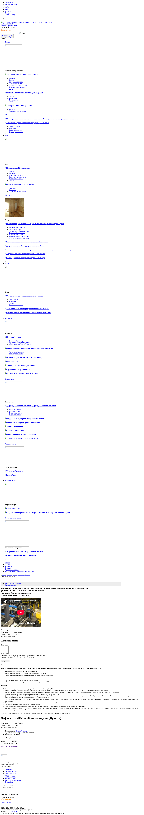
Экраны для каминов (16, 132)
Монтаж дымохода (30, 373)
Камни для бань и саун (35, 258)
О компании (9, 770)
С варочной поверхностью (17, 177)
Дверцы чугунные (15, 409)
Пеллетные (12, 301)
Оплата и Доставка (11, 771)
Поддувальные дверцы (35, 419)
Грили (14, 475)
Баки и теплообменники (37, 242)
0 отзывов (4, 746)
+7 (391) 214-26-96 (7, 24)
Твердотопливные (15, 299)
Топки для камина (30, 75)
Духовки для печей (30, 438)
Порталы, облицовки (33, 93)
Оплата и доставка (11, 585)
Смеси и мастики (28, 556)
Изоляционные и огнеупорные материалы (60, 119)
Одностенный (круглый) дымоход (20, 343)
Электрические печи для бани (19, 238)
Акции (11, 89)
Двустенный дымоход (16, 341)
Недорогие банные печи (17, 233)
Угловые (11, 96)
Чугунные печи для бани (17, 227)
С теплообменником (15, 229)
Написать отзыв (14, 746)
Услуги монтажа (10, 773)
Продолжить (5, 661)
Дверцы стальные (14, 411)
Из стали (17, 337)
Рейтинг (3, 657)
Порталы (12, 109)
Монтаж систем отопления (40, 313)
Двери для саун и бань (34, 246)
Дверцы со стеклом (15, 413)
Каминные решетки (15, 130)
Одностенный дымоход (16, 352)
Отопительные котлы (34, 296)
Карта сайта (9, 782)
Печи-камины (24, 168)
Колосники (20, 430)
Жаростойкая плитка (34, 552)
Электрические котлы (16, 305)
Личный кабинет (10, 778)
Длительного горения (16, 179)
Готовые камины (28, 115)
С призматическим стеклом (18, 85)
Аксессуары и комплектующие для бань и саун (66, 250)
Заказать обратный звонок (9, 25)
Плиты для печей (28, 434)
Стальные (12, 80)
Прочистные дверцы (32, 422)
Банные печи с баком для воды (19, 231)
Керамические (24, 369)
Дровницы (12, 128)
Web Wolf (13, 811)
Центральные (13, 100)
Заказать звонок (6, 802)
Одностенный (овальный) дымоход (20, 344)
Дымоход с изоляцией (16, 354)
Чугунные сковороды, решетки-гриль (54, 512)
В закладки (4, 743)
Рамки (11, 102)
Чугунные (12, 78)
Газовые (11, 303)
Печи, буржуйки (27, 184)
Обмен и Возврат (10, 777)
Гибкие (15, 362)
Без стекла (12, 188)
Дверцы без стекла (15, 415)
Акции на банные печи (35, 254)
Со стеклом (12, 190)
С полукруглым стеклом (17, 87)
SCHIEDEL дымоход (33, 358)
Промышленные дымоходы (41, 348)
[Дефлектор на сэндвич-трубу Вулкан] (15, 575)
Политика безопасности (13, 780)
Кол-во (3, 741)
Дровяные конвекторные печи (19, 236)
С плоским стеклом (15, 83)
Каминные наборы (15, 126)
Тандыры (19, 471)
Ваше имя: (4, 645)
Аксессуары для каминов (38, 123)
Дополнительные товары (38, 309)
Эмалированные (27, 365)
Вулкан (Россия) (21, 731)
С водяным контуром (16, 82)
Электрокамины (27, 106)
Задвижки (19, 426)
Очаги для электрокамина (17, 111)
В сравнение (13, 743)
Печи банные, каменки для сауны (49, 224)
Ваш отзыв (4, 653)
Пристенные (13, 98)
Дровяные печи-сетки (16, 234)
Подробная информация (13, 583)
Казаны (16, 508)
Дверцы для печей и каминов (43, 406)
